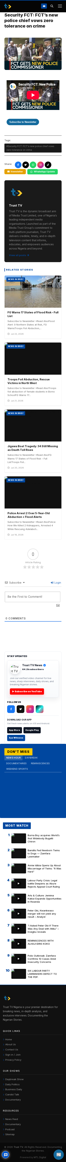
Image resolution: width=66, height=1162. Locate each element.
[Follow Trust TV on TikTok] (39, 709)
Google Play (32, 730)
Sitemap (10, 1134)
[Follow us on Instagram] (40, 165)
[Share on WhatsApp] (33, 165)
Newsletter (17, 171)
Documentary (13, 1099)
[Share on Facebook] (18, 165)
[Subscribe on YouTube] (44, 5)
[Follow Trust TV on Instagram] (30, 709)
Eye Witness (16, 737)
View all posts (17, 255)
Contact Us (11, 1049)
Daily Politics (12, 1084)
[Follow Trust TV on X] (20, 709)
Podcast (10, 1129)
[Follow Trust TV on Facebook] (11, 709)
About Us (10, 1044)
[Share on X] (25, 165)
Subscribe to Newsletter (22, 122)
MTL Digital (40, 1157)
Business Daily (13, 1089)
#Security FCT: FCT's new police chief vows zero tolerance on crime (30, 148)
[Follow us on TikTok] (48, 165)
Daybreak (31, 757)
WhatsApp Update (44, 171)
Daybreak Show (14, 1079)
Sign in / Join (13, 1054)
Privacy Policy (13, 1059)
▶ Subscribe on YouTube (27, 691)
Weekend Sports (17, 769)
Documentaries (16, 763)
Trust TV (18, 1147)
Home (8, 1039)
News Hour (13, 757)
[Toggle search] (51, 6)
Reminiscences (40, 763)
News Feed (11, 1119)
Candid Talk (12, 1094)
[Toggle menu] (60, 6)
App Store (14, 730)
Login (57, 582)
